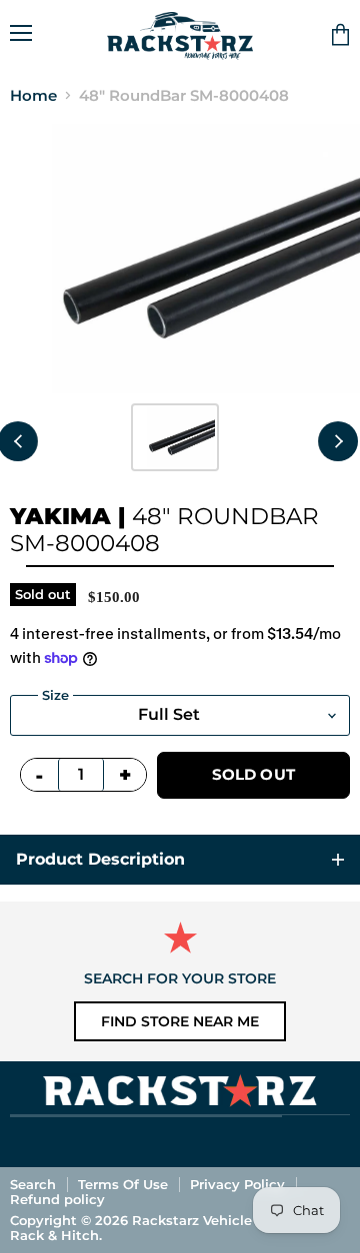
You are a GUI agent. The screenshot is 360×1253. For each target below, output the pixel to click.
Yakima (60, 516)
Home (33, 95)
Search (33, 1184)
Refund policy (57, 1199)
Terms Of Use (123, 1184)
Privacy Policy (237, 1184)
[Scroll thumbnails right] (338, 441)
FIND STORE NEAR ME (180, 1021)
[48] (175, 437)
